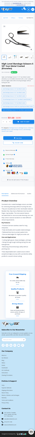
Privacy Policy (5, 402)
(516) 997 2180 (8, 422)
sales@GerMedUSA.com (10, 419)
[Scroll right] (33, 57)
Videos (3, 363)
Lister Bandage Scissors (17, 129)
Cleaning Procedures (7, 375)
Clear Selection (30, 85)
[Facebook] (3, 345)
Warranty (4, 397)
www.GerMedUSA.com (10, 425)
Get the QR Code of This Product (18, 180)
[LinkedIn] (10, 345)
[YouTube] (18, 345)
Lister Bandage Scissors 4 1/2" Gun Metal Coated (14, 92)
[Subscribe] (24, 340)
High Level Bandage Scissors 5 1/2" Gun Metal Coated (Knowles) (17, 110)
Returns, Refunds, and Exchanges (10, 395)
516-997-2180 (19, 143)
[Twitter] (7, 345)
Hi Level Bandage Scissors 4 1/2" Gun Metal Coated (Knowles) (17, 99)
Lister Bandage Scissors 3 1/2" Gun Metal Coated (14, 89)
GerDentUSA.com (21, 5)
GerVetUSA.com (17, 3)
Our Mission (5, 358)
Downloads (5, 368)
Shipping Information (7, 390)
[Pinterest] (22, 345)
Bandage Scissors (21, 18)
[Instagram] (14, 345)
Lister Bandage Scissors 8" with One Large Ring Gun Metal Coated (18, 106)
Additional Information (18, 193)
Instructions (5, 372)
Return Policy (5, 393)
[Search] (22, 9)
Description (5, 193)
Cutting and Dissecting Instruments (14, 18)
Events (3, 365)
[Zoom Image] (31, 49)
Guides (29, 193)
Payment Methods (6, 388)
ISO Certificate (5, 370)
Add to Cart (24, 122)
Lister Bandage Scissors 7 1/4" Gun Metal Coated (14, 103)
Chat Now (19, 138)
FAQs (3, 385)
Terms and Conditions (7, 400)
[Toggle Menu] (32, 9)
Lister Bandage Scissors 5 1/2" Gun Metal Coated (14, 96)
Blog (3, 360)
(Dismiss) (28, 5)
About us (4, 355)
